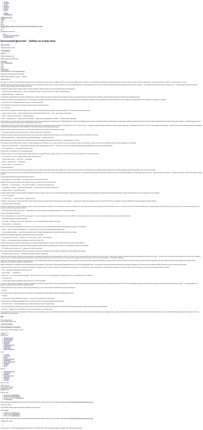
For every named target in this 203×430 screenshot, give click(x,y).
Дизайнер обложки (9, 345)
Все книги (3, 26)
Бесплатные (22, 26)
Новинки (6, 374)
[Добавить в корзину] (7, 52)
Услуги (6, 4)
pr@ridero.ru (9, 399)
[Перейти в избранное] (2, 28)
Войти (2, 19)
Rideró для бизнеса (9, 349)
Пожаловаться (4, 69)
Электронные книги (9, 371)
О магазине (7, 356)
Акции (6, 10)
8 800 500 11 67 (5, 389)
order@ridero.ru (20, 398)
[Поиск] (2, 23)
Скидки (27, 26)
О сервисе (6, 3)
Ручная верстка (8, 340)
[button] (101, 23)
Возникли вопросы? (9, 359)
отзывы (7, 71)
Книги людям (39, 26)
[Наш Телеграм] (4, 425)
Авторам (6, 7)
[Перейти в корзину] (4, 28)
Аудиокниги (7, 373)
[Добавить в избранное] (2, 65)
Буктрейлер (7, 342)
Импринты (9, 26)
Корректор (7, 343)
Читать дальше (5, 410)
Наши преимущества (9, 361)
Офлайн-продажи (8, 337)
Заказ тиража (7, 346)
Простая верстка (8, 339)
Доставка (6, 380)
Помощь (6, 13)
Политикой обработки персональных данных (81, 402)
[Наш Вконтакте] (4, 423)
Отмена (10, 324)
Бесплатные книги (9, 375)
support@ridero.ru (15, 395)
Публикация (7, 347)
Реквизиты (7, 363)
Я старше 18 (4, 324)
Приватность (7, 360)
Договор (6, 364)
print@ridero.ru (16, 396)
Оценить (10, 63)
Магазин (6, 2)
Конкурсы (6, 6)
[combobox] (101, 21)
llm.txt (5, 366)
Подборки (32, 26)
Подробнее (4, 61)
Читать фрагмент (5, 50)
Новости (6, 9)
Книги (5, 357)
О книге (3, 71)
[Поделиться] (2, 67)
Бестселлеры (15, 26)
